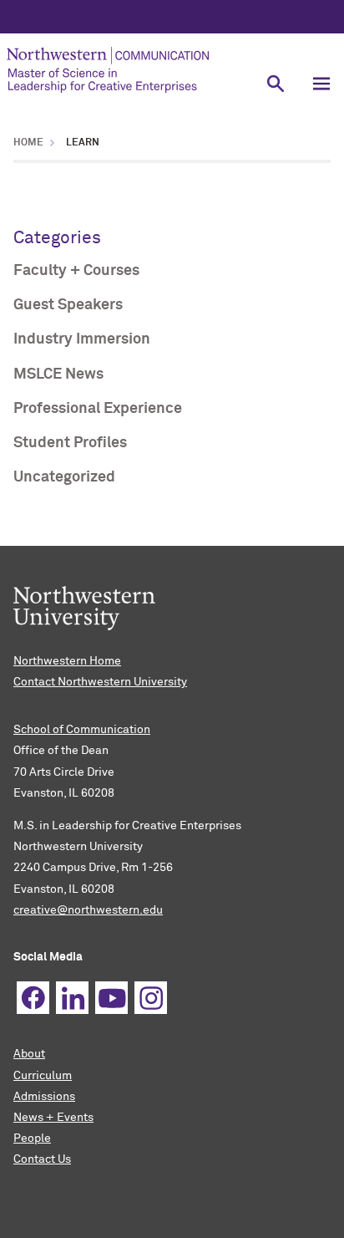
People (32, 1138)
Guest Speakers (68, 305)
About (29, 1054)
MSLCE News (58, 374)
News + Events (53, 1117)
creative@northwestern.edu (88, 910)
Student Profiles (70, 443)
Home (28, 143)
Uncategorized (64, 477)
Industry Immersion (81, 339)
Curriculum (42, 1076)
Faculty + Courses (76, 270)
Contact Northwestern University (100, 682)
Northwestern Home (67, 661)
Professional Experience (97, 408)
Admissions (44, 1097)
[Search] (275, 83)
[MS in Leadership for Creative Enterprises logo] (126, 70)
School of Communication (81, 730)
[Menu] (321, 83)
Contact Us (42, 1159)
